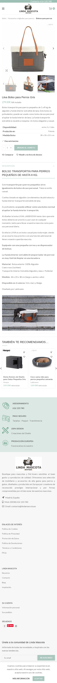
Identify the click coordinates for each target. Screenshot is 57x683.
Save (11, 625)
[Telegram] (16, 626)
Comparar (9, 155)
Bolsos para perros (44, 18)
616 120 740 (18, 408)
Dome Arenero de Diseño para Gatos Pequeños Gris (14, 378)
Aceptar (38, 679)
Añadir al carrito (26, 148)
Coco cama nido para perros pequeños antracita (41, 378)
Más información (21, 678)
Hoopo (6, 382)
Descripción (8, 166)
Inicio (4, 18)
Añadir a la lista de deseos (30, 155)
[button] (24, 352)
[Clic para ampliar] (6, 70)
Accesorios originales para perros (21, 18)
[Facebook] (4, 626)
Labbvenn (34, 382)
